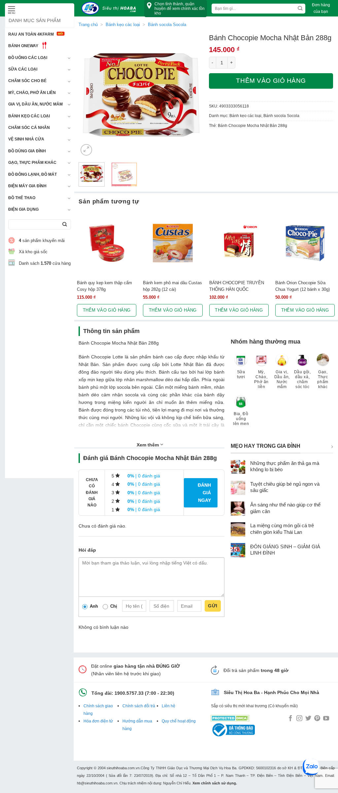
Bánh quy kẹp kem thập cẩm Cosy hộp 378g (104, 285)
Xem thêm (148, 444)
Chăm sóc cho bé (27, 81)
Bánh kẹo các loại (29, 116)
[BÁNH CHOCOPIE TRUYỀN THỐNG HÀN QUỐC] (239, 243)
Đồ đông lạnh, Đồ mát (32, 174)
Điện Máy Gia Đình (27, 186)
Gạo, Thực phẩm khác (32, 163)
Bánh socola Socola (281, 116)
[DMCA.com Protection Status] (230, 716)
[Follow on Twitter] (308, 719)
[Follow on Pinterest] (317, 719)
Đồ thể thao (21, 198)
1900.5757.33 (129, 693)
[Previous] (89, 95)
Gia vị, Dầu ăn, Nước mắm (35, 104)
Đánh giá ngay (204, 492)
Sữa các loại (22, 69)
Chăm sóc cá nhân (29, 128)
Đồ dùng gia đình (27, 151)
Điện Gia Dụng (23, 209)
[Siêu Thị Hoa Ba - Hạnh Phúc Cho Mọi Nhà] (111, 8)
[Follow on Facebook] (290, 719)
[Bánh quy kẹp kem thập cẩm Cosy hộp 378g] (106, 243)
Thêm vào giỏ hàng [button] (107, 310)
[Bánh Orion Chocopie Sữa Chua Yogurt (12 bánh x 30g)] (305, 243)
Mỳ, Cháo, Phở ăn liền (32, 93)
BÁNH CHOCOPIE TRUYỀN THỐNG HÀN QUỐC (236, 285)
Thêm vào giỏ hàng (271, 80)
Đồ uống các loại (27, 58)
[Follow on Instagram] (299, 719)
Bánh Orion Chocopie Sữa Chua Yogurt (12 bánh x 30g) (302, 285)
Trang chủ (88, 24)
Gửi (212, 605)
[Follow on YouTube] (326, 719)
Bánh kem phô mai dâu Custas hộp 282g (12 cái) (172, 285)
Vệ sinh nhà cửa (26, 139)
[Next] (192, 95)
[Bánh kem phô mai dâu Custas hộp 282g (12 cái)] (172, 243)
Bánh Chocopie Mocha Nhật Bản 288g (252, 126)
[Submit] (64, 224)
